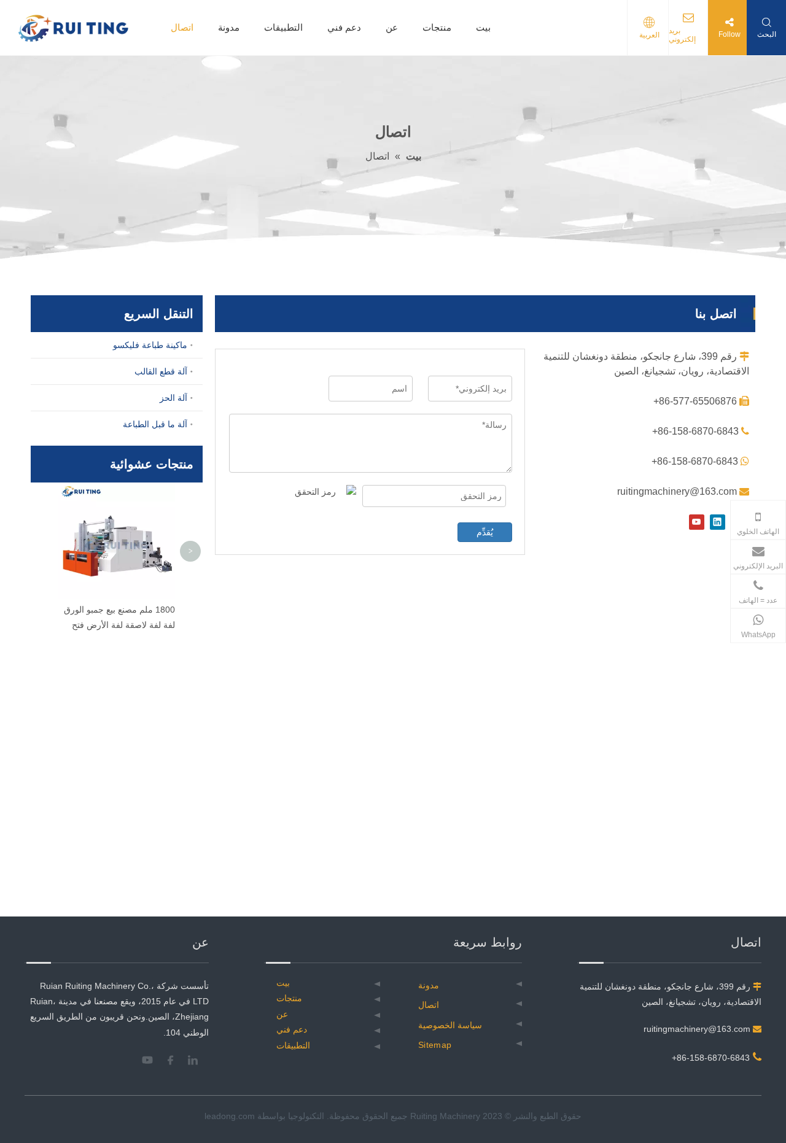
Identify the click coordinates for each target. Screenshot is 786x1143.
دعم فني (344, 27)
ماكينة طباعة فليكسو (150, 345)
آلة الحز (173, 398)
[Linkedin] (717, 522)
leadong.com (229, 1116)
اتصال (182, 27)
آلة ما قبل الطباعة (155, 424)
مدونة (228, 27)
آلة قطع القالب (160, 371)
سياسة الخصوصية (450, 1025)
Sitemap (434, 1045)
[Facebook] (174, 1060)
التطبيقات (283, 27)
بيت (483, 27)
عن (392, 27)
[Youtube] (696, 522)
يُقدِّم (485, 532)
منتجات (436, 27)
